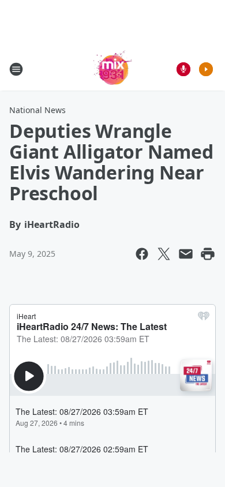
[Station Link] (113, 69)
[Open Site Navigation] (16, 69)
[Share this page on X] (164, 254)
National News (37, 109)
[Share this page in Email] (186, 254)
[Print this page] (208, 254)
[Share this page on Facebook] (142, 254)
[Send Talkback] (183, 69)
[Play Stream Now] (206, 69)
